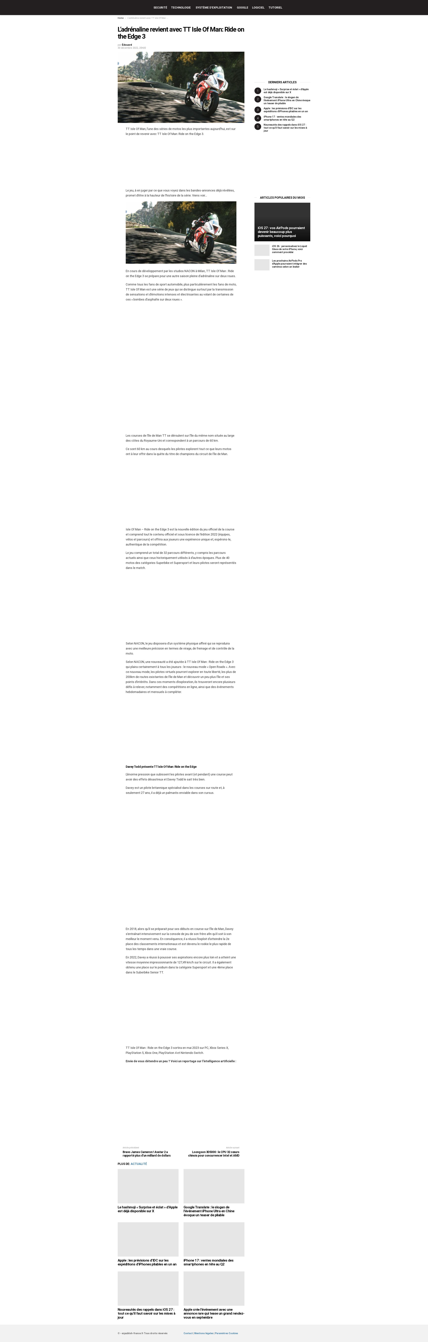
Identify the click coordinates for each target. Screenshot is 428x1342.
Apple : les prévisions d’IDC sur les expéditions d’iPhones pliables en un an (147, 1262)
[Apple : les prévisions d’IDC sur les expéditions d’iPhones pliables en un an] (148, 1239)
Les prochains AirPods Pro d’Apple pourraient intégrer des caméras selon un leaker (289, 263)
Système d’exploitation (214, 7)
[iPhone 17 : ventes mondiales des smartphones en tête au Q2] (214, 1239)
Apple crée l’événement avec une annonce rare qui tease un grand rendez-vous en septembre (214, 1313)
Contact (188, 1333)
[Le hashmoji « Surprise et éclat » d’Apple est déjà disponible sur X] (148, 1186)
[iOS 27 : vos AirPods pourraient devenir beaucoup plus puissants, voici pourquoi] (282, 222)
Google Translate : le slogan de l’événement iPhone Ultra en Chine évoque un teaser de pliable (209, 1211)
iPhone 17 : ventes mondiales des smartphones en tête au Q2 (208, 1262)
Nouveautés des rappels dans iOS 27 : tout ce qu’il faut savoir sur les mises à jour (146, 1313)
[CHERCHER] (308, 7)
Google (242, 7)
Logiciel (258, 7)
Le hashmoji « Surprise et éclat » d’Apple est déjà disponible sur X (147, 1209)
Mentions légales (203, 1333)
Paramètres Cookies (226, 1333)
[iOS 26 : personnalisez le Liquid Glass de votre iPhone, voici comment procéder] (262, 250)
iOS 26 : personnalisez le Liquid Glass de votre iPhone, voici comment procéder (289, 249)
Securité (160, 7)
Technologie (181, 7)
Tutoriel (275, 7)
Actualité (139, 1164)
